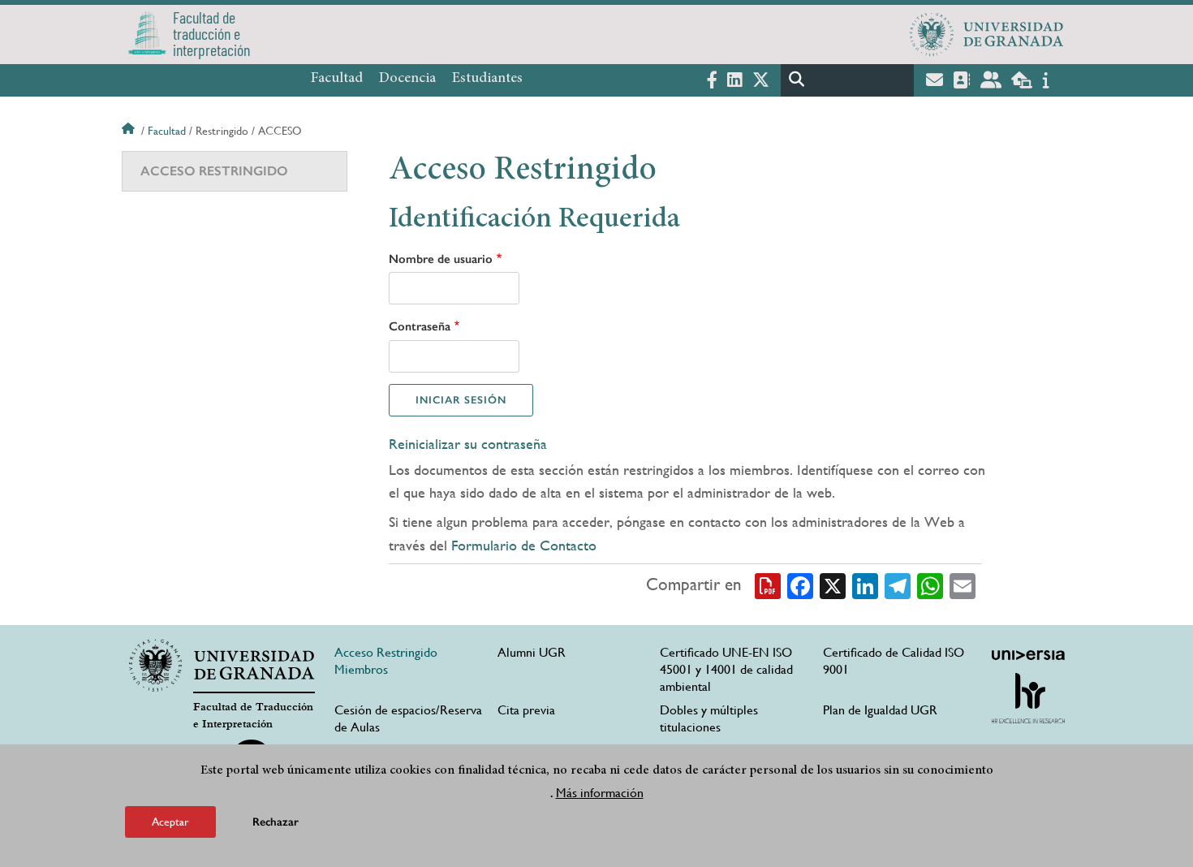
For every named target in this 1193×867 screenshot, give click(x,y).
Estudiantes (487, 78)
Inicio (130, 131)
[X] (833, 585)
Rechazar (275, 822)
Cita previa (526, 710)
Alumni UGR (531, 652)
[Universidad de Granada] (987, 34)
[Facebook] (800, 585)
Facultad (337, 78)
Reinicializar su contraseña (468, 443)
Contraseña (419, 326)
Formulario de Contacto (523, 545)
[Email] (963, 585)
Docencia (407, 78)
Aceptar (170, 821)
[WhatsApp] (930, 585)
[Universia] (1028, 655)
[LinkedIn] (865, 585)
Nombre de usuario (441, 259)
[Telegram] (898, 585)
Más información (600, 792)
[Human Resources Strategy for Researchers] (1028, 698)
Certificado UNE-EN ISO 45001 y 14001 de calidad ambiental (726, 669)
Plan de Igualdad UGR (880, 710)
